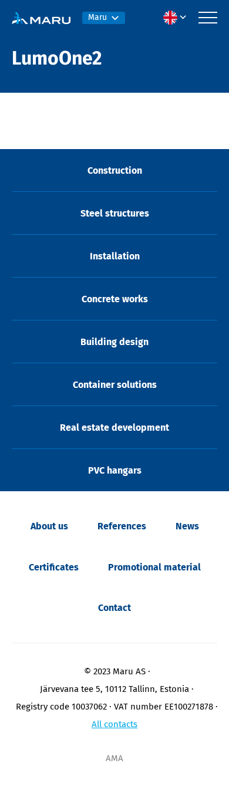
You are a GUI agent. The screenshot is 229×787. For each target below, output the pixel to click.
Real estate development (114, 427)
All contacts (114, 724)
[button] (178, 18)
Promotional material (154, 567)
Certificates (54, 567)
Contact (114, 607)
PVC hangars (115, 470)
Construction (114, 170)
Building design (114, 341)
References (121, 526)
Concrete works (115, 299)
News (187, 526)
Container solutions (115, 384)
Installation (115, 256)
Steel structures (114, 213)
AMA (114, 758)
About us (49, 526)
